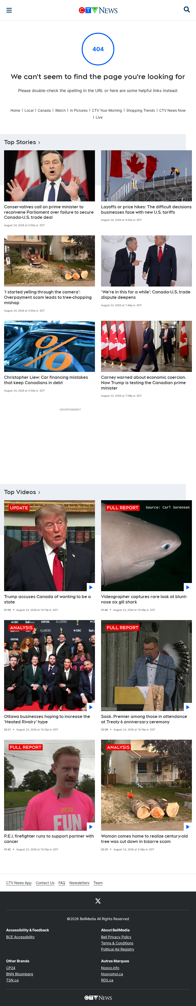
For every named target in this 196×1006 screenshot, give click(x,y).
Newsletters (79, 883)
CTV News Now (172, 110)
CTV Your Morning (107, 110)
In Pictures (79, 110)
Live (99, 117)
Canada (44, 110)
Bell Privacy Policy (116, 937)
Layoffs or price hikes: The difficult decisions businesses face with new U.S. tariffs (146, 209)
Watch (60, 110)
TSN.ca (12, 980)
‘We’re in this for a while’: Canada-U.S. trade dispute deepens (145, 295)
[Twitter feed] (98, 901)
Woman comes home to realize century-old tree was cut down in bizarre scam (144, 839)
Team (98, 883)
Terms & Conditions (117, 943)
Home (15, 110)
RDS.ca (107, 980)
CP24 (10, 968)
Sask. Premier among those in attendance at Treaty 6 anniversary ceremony (144, 719)
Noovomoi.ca (112, 974)
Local (28, 110)
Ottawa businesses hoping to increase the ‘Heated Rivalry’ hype (47, 719)
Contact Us (45, 883)
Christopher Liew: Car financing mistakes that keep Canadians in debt (46, 380)
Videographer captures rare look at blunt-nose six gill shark (144, 599)
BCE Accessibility (20, 937)
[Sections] (9, 10)
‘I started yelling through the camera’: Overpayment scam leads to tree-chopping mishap (48, 297)
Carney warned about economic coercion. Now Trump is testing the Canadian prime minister (143, 383)
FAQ (61, 883)
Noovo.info (110, 968)
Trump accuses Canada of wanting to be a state (47, 599)
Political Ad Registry (117, 949)
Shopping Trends (140, 110)
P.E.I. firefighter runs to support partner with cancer (49, 839)
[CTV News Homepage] (98, 10)
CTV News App (19, 883)
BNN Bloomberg (19, 974)
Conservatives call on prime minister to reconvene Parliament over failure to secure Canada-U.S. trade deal (49, 212)
